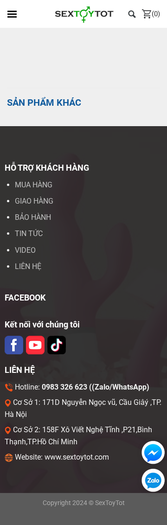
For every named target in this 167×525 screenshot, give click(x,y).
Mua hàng (33, 184)
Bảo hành (33, 217)
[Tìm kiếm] (132, 13)
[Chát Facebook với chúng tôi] (151, 452)
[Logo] (83, 14)
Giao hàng (34, 201)
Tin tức (29, 233)
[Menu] (12, 14)
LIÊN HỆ (28, 266)
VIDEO (25, 250)
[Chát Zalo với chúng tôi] (151, 480)
